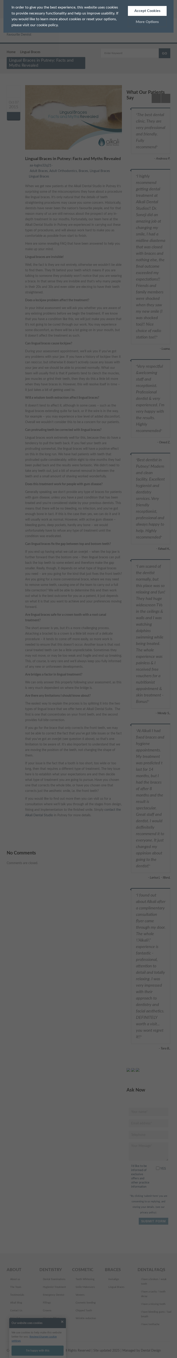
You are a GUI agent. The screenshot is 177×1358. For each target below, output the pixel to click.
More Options (147, 22)
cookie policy (47, 25)
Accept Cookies (147, 11)
